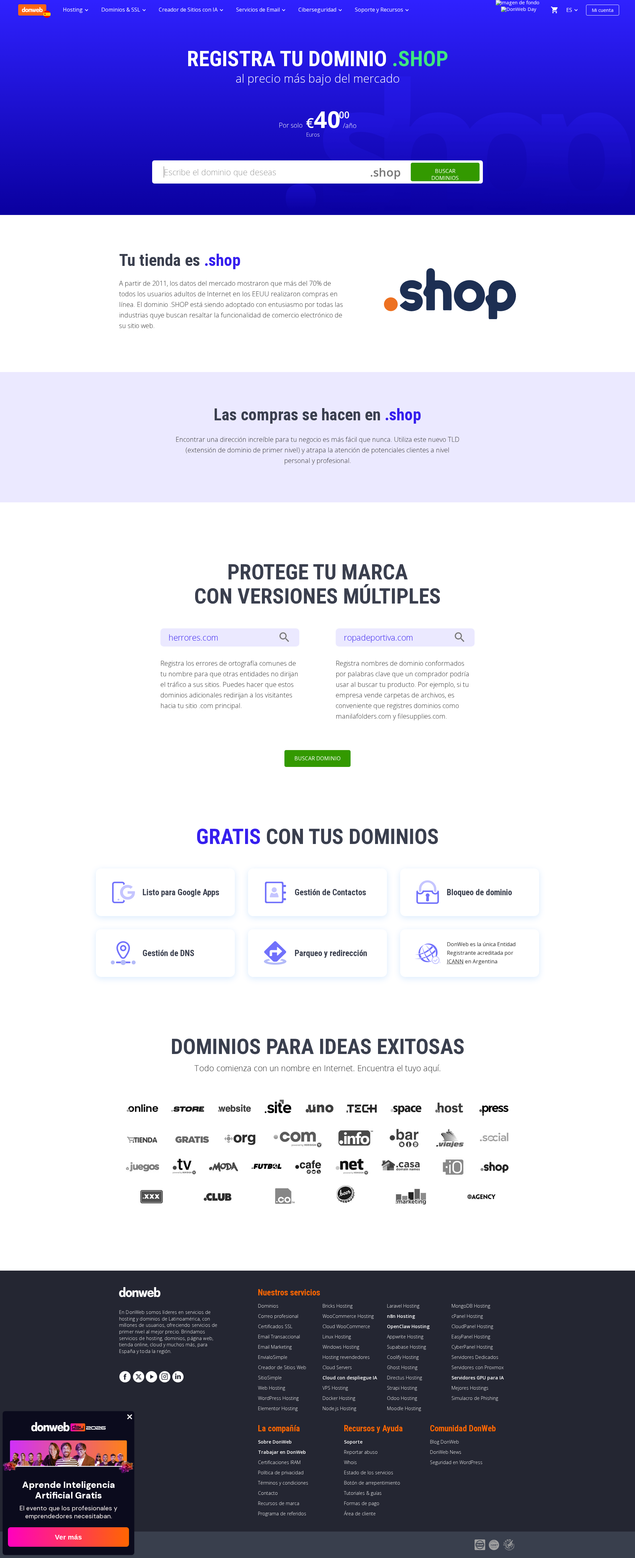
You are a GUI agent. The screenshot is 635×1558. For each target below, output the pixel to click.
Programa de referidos (282, 1513)
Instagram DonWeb (165, 1377)
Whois (350, 1462)
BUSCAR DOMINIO (317, 758)
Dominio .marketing (411, 1198)
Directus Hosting (404, 1377)
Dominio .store (187, 1108)
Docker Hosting (338, 1398)
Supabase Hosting (406, 1347)
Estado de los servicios (368, 1472)
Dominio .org (241, 1138)
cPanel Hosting (467, 1316)
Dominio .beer (345, 1198)
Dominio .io (449, 1168)
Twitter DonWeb (138, 1377)
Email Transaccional (279, 1336)
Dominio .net (351, 1168)
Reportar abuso (361, 1452)
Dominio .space (406, 1108)
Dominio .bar (404, 1138)
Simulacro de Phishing (474, 1398)
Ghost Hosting (402, 1367)
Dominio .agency (481, 1198)
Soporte (353, 1442)
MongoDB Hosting (470, 1306)
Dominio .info (355, 1138)
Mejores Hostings (469, 1388)
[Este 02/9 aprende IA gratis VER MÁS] (519, 8)
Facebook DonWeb (125, 1377)
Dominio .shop (494, 1168)
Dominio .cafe (308, 1168)
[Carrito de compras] (554, 10)
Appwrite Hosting (405, 1336)
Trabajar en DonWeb (282, 1452)
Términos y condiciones (283, 1483)
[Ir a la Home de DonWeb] (32, 10)
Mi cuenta (603, 10)
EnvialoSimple (272, 1357)
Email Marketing (275, 1347)
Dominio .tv (184, 1168)
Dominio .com (297, 1138)
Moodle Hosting (404, 1408)
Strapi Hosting (402, 1388)
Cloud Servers (337, 1367)
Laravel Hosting (403, 1306)
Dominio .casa (401, 1168)
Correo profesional (278, 1316)
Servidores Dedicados (474, 1357)
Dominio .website (233, 1108)
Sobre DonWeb (275, 1442)
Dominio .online (141, 1108)
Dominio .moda (223, 1168)
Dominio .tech (362, 1108)
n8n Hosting (401, 1316)
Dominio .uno (319, 1108)
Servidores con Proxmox (477, 1367)
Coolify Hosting (403, 1357)
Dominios (268, 1306)
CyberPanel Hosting (472, 1347)
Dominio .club (218, 1198)
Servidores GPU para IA (477, 1377)
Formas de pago (361, 1503)
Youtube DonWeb (151, 1377)
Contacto (268, 1493)
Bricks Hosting (337, 1306)
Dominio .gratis (191, 1138)
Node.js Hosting (339, 1408)
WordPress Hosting (278, 1398)
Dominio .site (278, 1108)
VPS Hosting (335, 1388)
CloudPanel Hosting (472, 1326)
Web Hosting (271, 1388)
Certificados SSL (275, 1326)
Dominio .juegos (142, 1168)
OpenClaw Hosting (408, 1326)
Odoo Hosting (402, 1398)
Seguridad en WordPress (456, 1462)
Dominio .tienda (142, 1138)
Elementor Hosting (278, 1408)
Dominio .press (493, 1108)
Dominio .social (494, 1138)
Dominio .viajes (449, 1138)
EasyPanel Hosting (470, 1336)
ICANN (455, 961)
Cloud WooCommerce (346, 1326)
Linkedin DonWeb (178, 1377)
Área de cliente (360, 1513)
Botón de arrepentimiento (372, 1483)
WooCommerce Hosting (348, 1316)
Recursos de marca (278, 1503)
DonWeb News (445, 1452)
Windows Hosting (340, 1347)
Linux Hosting (336, 1336)
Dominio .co (284, 1198)
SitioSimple (270, 1377)
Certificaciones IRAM (279, 1462)
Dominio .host (449, 1108)
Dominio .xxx (151, 1198)
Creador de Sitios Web (282, 1367)
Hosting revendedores (346, 1357)
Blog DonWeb (444, 1442)
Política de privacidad (281, 1472)
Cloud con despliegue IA (349, 1377)
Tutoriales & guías (363, 1493)
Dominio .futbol (266, 1168)
